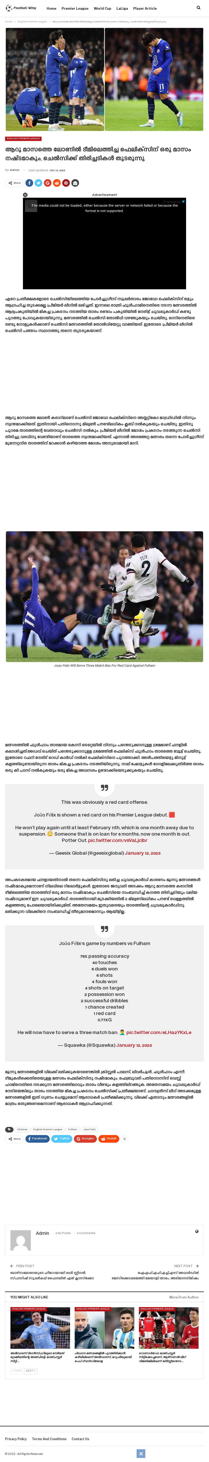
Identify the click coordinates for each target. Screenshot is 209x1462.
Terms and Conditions (49, 1439)
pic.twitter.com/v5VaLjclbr (117, 840)
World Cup (102, 8)
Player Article (145, 8)
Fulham (72, 1129)
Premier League (75, 8)
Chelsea (22, 1129)
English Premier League (23, 138)
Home (51, 8)
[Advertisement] (104, 376)
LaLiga (122, 8)
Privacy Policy (16, 1439)
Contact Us (80, 1439)
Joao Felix (89, 1129)
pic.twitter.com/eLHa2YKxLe (158, 1033)
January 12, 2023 (142, 853)
